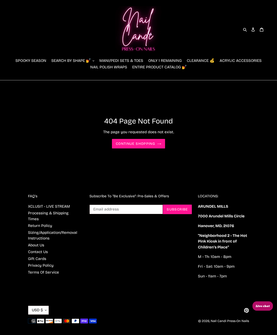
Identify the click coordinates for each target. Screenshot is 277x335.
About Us (36, 245)
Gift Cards (37, 258)
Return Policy (40, 225)
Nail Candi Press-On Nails (230, 321)
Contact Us (38, 251)
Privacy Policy (41, 265)
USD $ (37, 310)
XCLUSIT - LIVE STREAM (49, 206)
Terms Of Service (43, 272)
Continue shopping (135, 144)
